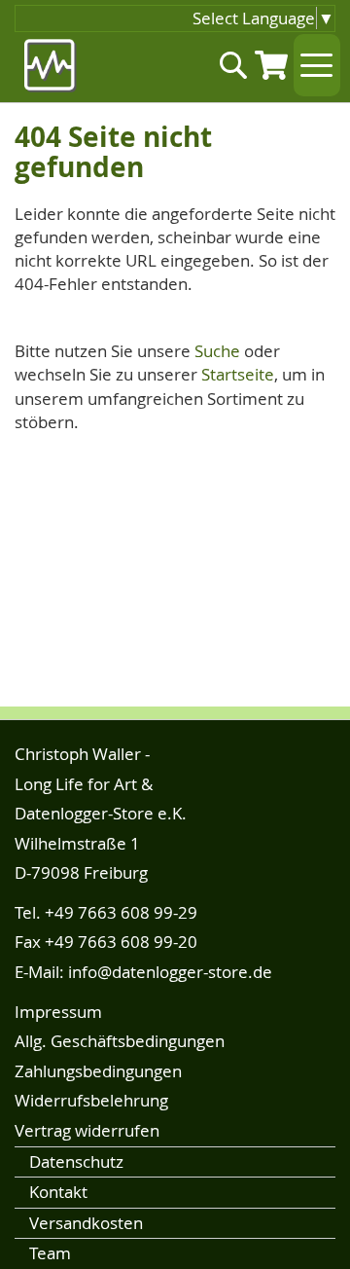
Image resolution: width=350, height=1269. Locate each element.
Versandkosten (86, 1223)
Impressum (58, 1011)
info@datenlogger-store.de (170, 972)
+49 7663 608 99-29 (121, 912)
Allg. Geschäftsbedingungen (120, 1041)
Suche (217, 351)
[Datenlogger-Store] (51, 65)
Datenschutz (76, 1161)
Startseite (237, 374)
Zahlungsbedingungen (98, 1071)
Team (50, 1253)
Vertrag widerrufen (87, 1130)
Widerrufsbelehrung (91, 1100)
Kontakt (58, 1191)
